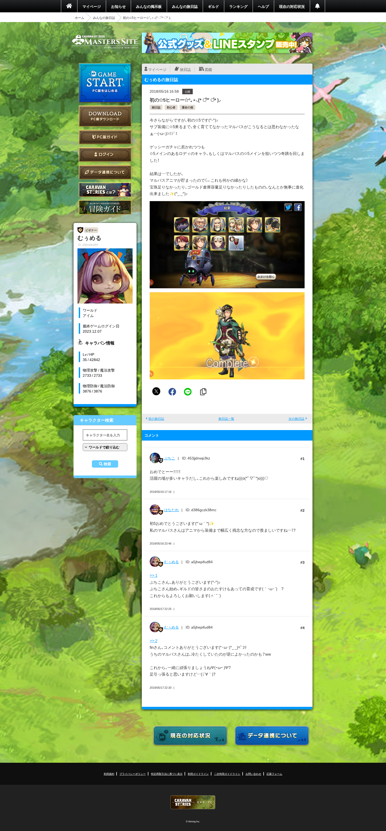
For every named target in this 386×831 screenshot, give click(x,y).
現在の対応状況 (292, 6)
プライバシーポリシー (132, 774)
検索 (107, 464)
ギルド (213, 6)
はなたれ (171, 509)
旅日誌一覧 (226, 418)
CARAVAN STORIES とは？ (105, 189)
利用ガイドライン (198, 774)
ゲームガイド (105, 207)
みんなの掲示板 (149, 6)
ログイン (105, 154)
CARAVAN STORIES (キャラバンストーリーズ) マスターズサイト (105, 42)
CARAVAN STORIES (193, 802)
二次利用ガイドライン (227, 774)
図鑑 (208, 69)
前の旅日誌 (156, 418)
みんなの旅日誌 (185, 6)
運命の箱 (187, 107)
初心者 (171, 107)
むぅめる (171, 561)
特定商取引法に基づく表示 (166, 774)
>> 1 (153, 575)
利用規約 (109, 774)
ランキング (238, 6)
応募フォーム (274, 774)
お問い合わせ (253, 774)
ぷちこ (169, 458)
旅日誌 (185, 69)
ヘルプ (263, 6)
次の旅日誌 (296, 418)
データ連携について (105, 172)
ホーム (79, 17)
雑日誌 (156, 107)
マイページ (91, 6)
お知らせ (118, 6)
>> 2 (153, 641)
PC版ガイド (105, 137)
